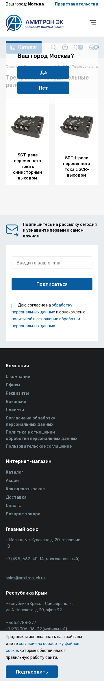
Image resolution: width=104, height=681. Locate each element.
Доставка (16, 497)
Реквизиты (17, 393)
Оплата (14, 505)
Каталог (14, 472)
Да (43, 72)
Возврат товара (23, 514)
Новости (15, 410)
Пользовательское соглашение (39, 446)
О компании (18, 376)
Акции (12, 480)
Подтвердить (32, 672)
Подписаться (52, 284)
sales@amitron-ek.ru (25, 578)
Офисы (13, 385)
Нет (43, 88)
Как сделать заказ (25, 489)
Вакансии (16, 401)
